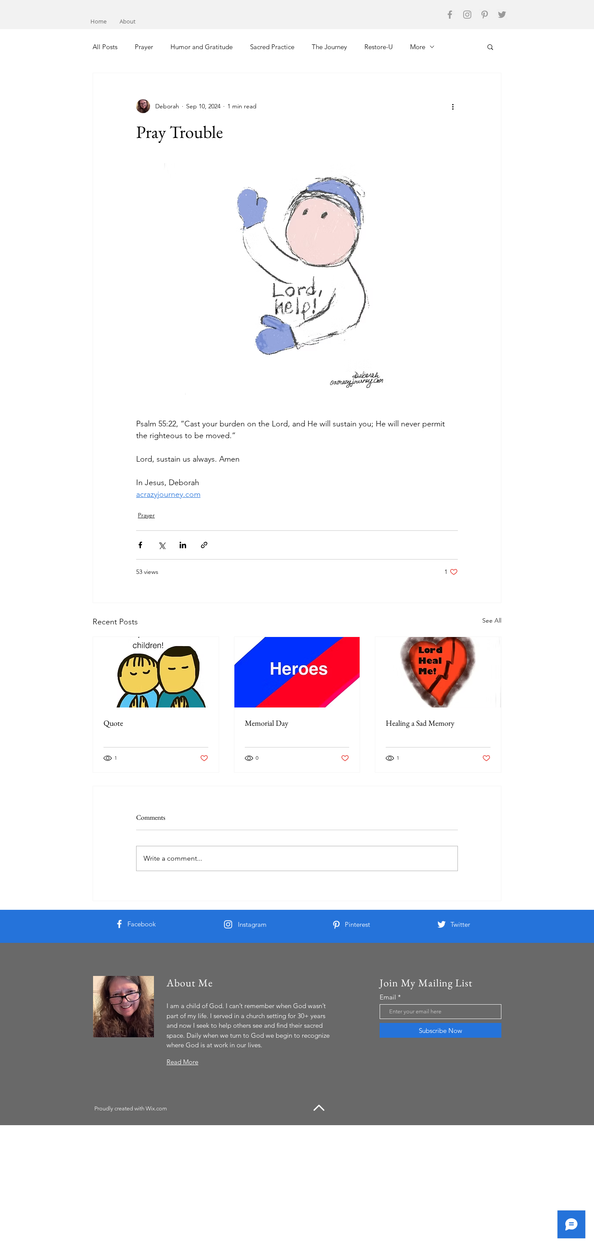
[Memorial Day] (297, 672)
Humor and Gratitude (201, 47)
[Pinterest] (484, 14)
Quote (113, 723)
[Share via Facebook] (140, 545)
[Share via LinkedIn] (183, 545)
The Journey (329, 47)
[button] (490, 46)
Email (388, 997)
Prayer (144, 47)
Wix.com (156, 1108)
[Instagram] (467, 14)
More (417, 47)
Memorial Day (266, 723)
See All (491, 620)
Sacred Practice (272, 47)
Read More (182, 1062)
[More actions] (452, 106)
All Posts (105, 47)
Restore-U (378, 47)
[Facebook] (449, 14)
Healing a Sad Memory (420, 723)
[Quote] (156, 672)
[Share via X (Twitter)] (161, 545)
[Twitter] (502, 14)
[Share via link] (204, 545)
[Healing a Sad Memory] (438, 672)
